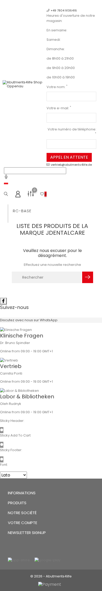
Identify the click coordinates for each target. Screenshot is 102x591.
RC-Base (22, 211)
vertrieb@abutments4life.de (71, 165)
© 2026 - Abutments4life (51, 576)
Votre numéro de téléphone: (72, 131)
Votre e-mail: (59, 108)
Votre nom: (57, 86)
